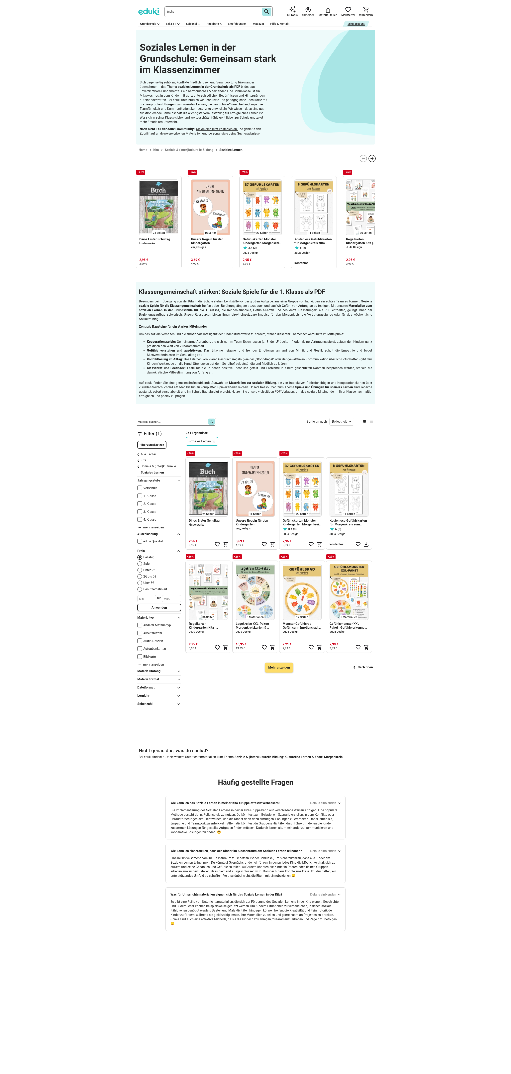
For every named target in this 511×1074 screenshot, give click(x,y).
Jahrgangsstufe (148, 480)
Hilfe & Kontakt (279, 23)
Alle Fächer (148, 454)
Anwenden (159, 607)
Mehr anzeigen (279, 667)
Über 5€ (148, 583)
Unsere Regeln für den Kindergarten (207, 241)
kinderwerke (147, 243)
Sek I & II (171, 23)
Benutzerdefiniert (155, 589)
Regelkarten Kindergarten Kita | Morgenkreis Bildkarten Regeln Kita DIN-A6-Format (363, 241)
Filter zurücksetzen (152, 444)
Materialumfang (148, 671)
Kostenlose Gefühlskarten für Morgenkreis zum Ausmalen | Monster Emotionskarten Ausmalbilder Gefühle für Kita (313, 241)
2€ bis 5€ (149, 576)
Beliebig (148, 557)
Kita (143, 460)
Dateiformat (145, 687)
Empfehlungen (237, 23)
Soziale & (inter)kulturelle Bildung (160, 466)
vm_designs (198, 247)
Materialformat (148, 679)
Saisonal (191, 23)
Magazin (258, 23)
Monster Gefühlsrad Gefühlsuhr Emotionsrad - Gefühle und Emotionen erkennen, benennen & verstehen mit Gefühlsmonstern (301, 625)
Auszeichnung (147, 534)
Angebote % (214, 23)
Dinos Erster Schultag (154, 239)
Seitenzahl (145, 704)
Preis (141, 551)
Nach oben (365, 667)
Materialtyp (145, 617)
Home (143, 150)
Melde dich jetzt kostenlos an (217, 129)
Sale (146, 564)
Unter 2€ (149, 570)
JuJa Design (250, 252)
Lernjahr (143, 696)
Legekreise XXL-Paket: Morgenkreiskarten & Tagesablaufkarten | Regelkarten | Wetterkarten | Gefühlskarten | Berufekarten (255, 625)
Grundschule (148, 23)
